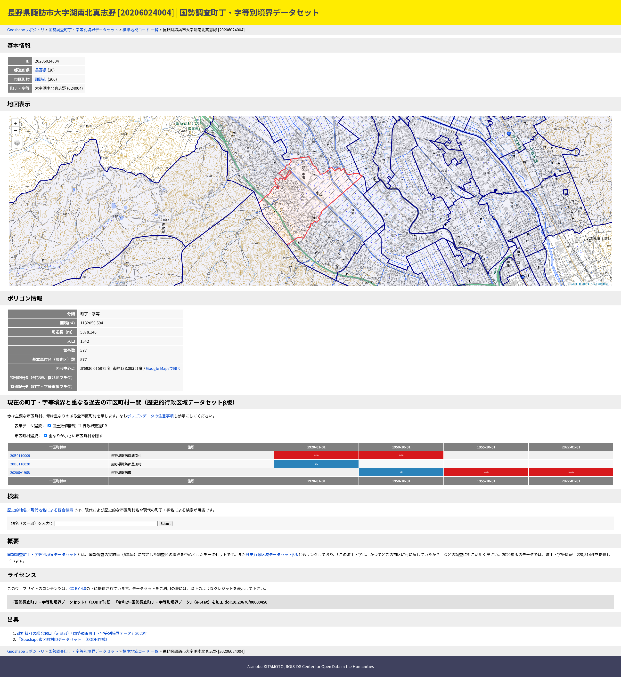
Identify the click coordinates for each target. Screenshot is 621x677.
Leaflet (572, 284)
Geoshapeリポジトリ (25, 29)
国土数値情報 (64, 426)
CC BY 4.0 (77, 588)
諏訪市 (41, 79)
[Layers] (17, 142)
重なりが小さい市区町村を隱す (75, 435)
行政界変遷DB (94, 426)
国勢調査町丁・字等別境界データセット (83, 29)
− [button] (15, 130)
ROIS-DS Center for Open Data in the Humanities (330, 666)
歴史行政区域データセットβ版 (272, 554)
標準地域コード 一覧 (140, 29)
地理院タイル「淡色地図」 (595, 284)
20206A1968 (20, 472)
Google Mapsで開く (163, 368)
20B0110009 (20, 455)
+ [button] (15, 123)
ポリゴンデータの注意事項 (150, 416)
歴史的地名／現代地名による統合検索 (40, 510)
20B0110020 (20, 463)
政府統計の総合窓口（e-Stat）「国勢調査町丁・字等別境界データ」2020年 (82, 633)
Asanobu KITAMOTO (265, 666)
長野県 (41, 70)
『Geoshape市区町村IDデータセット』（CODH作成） (63, 639)
